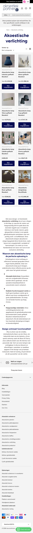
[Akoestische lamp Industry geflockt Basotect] (8, 61)
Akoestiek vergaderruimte (9, 477)
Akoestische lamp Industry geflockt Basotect (8, 74)
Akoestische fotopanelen (9, 432)
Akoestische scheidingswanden (11, 439)
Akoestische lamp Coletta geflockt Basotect (8, 151)
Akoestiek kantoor (7, 480)
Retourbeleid (5, 401)
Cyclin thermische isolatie (9, 458)
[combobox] (16, 15)
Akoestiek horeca (7, 483)
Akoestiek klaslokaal (8, 493)
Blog (3, 388)
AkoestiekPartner (11, 528)
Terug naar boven (16, 370)
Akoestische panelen (8, 420)
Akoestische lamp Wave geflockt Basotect (8, 113)
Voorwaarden (6, 395)
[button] (26, 8)
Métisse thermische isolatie (10, 452)
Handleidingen (6, 392)
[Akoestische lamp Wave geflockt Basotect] (8, 99)
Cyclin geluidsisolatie (8, 461)
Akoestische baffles (7, 436)
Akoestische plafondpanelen (10, 423)
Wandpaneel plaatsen (8, 502)
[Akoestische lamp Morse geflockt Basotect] (24, 61)
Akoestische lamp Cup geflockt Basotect (24, 113)
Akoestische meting (7, 509)
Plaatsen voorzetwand (8, 499)
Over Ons (4, 408)
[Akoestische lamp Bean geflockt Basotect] (8, 176)
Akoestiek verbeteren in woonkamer (12, 473)
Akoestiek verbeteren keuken (10, 486)
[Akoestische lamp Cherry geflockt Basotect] (24, 138)
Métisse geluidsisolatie (8, 455)
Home (8, 29)
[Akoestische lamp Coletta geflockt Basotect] (8, 138)
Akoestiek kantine (7, 489)
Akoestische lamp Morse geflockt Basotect (24, 74)
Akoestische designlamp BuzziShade (22, 190)
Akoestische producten (8, 445)
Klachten (4, 404)
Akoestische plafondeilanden (10, 429)
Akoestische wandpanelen (9, 426)
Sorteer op (5, 47)
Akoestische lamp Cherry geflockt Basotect (24, 151)
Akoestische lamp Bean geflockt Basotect (8, 190)
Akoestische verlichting (8, 442)
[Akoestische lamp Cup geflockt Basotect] (24, 99)
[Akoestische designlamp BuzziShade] (24, 176)
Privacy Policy (6, 398)
